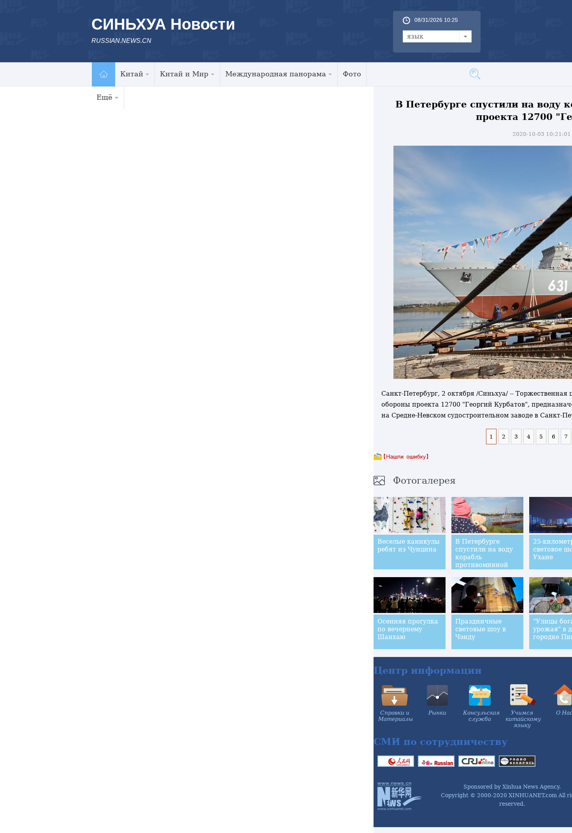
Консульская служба (481, 716)
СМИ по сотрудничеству (440, 741)
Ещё (104, 97)
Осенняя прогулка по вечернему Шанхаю (407, 629)
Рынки (437, 713)
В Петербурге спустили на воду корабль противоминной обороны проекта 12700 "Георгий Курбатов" (484, 565)
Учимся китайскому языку (523, 719)
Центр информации (428, 670)
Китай (131, 74)
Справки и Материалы (395, 716)
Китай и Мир (184, 74)
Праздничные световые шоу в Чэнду (480, 629)
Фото (352, 74)
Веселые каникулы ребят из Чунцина (408, 545)
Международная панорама (275, 74)
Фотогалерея (424, 480)
